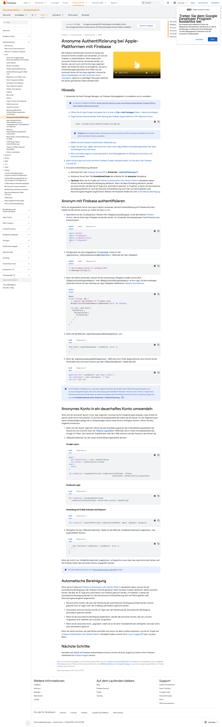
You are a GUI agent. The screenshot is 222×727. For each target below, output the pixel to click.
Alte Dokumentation (166, 703)
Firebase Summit (103, 688)
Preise (65, 3)
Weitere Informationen (134, 283)
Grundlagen (19, 15)
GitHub (36, 699)
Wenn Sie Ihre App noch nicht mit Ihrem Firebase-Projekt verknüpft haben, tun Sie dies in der (105, 161)
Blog (193, 3)
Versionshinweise (165, 696)
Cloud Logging (134, 634)
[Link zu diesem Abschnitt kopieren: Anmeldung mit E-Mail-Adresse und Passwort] (108, 509)
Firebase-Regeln (81, 655)
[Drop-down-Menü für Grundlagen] (27, 15)
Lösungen (55, 3)
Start (213, 39)
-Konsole (95, 172)
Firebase (65, 35)
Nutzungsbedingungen (42, 722)
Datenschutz (58, 722)
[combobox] (152, 3)
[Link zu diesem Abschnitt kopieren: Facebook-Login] (82, 485)
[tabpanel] (113, 239)
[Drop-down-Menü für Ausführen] (46, 3)
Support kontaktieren (167, 685)
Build (26, 3)
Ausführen (39, 3)
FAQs (161, 699)
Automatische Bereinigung (149, 192)
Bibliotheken (38, 696)
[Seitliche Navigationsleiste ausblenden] (28, 723)
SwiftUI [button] (71, 226)
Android (63, 713)
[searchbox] (15, 22)
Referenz (37, 688)
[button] (13, 36)
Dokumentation (78, 3)
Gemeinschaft (97, 3)
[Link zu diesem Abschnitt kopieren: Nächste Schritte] (92, 646)
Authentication (31, 10)
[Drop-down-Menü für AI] (36, 15)
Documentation (11, 10)
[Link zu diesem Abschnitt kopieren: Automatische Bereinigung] (108, 581)
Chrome (74, 713)
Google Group (164, 692)
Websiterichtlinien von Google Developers (116, 664)
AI (32, 15)
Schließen (199, 39)
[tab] (71, 226)
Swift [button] (80, 226)
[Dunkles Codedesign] (155, 122)
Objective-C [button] (91, 226)
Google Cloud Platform (100, 713)
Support (114, 3)
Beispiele (85, 15)
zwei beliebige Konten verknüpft (104, 570)
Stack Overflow (165, 688)
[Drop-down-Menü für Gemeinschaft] (106, 3)
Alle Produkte (118, 713)
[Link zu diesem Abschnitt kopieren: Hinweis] (77, 90)
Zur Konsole (203, 3)
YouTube (100, 696)
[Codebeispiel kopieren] (158, 122)
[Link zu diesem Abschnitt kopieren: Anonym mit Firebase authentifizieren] (127, 201)
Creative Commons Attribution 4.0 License (122, 662)
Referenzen (73, 15)
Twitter (99, 692)
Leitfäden (37, 685)
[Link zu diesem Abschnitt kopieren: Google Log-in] (81, 444)
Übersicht (7, 15)
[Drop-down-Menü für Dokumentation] (87, 3)
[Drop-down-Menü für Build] (30, 3)
